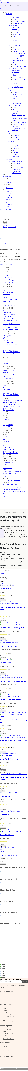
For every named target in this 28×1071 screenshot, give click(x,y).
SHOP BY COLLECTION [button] (15, 68)
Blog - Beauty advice (12, 191)
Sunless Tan (15, 135)
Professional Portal (8, 1039)
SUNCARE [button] (12, 133)
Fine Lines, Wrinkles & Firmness (11, 324)
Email (4, 218)
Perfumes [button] (12, 117)
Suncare (14, 44)
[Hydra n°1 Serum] (10, 659)
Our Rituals (9, 205)
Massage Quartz (16, 171)
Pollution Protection (17, 59)
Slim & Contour (16, 111)
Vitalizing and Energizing (18, 115)
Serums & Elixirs (16, 42)
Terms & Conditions (8, 1016)
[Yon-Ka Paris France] (6, 209)
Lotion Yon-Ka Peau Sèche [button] (9, 759)
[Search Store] (15, 216)
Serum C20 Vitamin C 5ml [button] (8, 855)
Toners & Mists (16, 27)
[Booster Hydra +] (10, 585)
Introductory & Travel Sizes (19, 21)
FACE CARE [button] (9, 14)
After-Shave (15, 148)
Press (7, 206)
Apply (2, 581)
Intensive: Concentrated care (11, 344)
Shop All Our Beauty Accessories (12, 471)
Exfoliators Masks (17, 34)
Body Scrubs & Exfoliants (19, 96)
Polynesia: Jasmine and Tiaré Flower (13, 404)
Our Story (8, 193)
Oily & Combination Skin (18, 53)
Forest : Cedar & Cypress (19, 122)
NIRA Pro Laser (16, 173)
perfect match (7, 176)
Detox (14, 107)
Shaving (14, 154)
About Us (5, 1008)
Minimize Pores (16, 49)
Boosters (15, 29)
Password (6, 219)
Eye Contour (15, 147)
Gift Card (14, 165)
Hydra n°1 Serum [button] (5, 663)
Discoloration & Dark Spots (19, 66)
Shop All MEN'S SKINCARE (10, 453)
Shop (4, 476)
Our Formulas (10, 197)
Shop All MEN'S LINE (8, 451)
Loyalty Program (7, 1029)
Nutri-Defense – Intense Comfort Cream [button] (13, 740)
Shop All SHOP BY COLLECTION (11, 352)
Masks (14, 36)
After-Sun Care (16, 139)
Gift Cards (5, 1035)
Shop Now (3, 9)
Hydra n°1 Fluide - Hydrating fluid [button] (11, 700)
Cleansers (15, 152)
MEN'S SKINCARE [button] (11, 141)
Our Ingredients (10, 199)
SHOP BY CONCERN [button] (14, 46)
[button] (4, 12)
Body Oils (15, 98)
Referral (5, 1031)
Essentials (15, 83)
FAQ (4, 1020)
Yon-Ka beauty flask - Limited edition (13, 466)
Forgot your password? (9, 227)
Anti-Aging (15, 47)
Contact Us (6, 1010)
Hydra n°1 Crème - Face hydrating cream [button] (13, 681)
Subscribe (17, 256)
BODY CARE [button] (9, 89)
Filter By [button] (2, 574)
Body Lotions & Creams (18, 100)
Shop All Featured (8, 283)
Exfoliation (15, 150)
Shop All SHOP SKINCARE (10, 305)
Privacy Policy (7, 1014)
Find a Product (10, 180)
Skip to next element (5, 1)
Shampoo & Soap (17, 104)
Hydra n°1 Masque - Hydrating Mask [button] (12, 628)
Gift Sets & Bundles (17, 19)
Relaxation (15, 113)
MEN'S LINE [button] (12, 143)
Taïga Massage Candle (18, 163)
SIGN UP (25, 981)
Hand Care (15, 102)
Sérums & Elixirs (16, 156)
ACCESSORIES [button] (10, 160)
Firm (13, 109)
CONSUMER (3, 3)
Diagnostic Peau (10, 182)
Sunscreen (15, 137)
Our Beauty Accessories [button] (15, 161)
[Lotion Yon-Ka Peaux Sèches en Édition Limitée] (13, 774)
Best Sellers (15, 17)
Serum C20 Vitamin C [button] (7, 835)
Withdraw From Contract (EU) (11, 1022)
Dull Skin (14, 64)
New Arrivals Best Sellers (19, 23)
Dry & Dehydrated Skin (18, 55)
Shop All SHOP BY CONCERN (11, 329)
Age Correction (16, 70)
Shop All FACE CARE (8, 354)
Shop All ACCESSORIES (9, 473)
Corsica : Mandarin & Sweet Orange (12, 400)
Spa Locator (9, 188)
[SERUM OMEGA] (10, 792)
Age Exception (16, 74)
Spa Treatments (10, 186)
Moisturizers (15, 32)
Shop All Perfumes (8, 408)
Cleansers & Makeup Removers (11, 299)
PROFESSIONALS (11, 3)
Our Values (9, 195)
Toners (5, 1048)
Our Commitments (11, 201)
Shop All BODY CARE (8, 410)
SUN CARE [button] (9, 132)
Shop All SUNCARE (8, 425)
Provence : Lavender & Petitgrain (12, 406)
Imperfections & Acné (18, 51)
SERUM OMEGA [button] (5, 796)
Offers (4, 1052)
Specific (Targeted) (17, 87)
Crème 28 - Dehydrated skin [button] (9, 646)
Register (5, 225)
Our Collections (10, 203)
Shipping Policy (7, 1012)
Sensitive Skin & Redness (19, 57)
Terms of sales (7, 1018)
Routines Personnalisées (19, 158)
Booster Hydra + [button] (5, 589)
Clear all (2, 583)
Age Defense (15, 72)
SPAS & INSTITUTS (8, 1037)
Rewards (5, 213)
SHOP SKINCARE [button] (14, 25)
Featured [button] (11, 16)
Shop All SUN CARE (8, 427)
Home (4, 510)
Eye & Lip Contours (17, 31)
